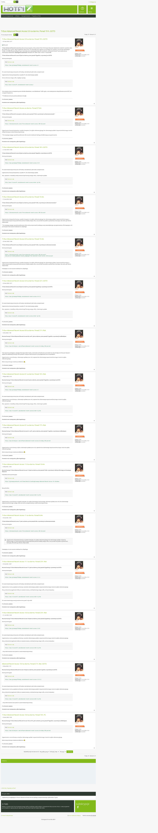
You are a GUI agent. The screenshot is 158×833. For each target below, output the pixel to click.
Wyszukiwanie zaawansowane (17, 2)
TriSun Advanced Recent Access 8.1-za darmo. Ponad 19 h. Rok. (24, 374)
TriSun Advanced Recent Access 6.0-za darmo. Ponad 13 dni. (23, 197)
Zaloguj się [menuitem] (93, 2)
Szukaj (14, 2)
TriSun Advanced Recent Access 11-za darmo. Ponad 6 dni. (22, 515)
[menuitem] (82, 9)
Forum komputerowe (7, 815)
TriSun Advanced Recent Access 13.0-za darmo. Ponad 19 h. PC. (24, 715)
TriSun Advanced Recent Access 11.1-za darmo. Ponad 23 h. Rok (24, 562)
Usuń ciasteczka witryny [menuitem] (75, 815)
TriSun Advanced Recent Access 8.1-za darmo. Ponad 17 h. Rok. (24, 425)
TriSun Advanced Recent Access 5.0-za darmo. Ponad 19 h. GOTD (28, 31)
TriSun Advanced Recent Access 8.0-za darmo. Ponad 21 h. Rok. (24, 330)
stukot (76, 47)
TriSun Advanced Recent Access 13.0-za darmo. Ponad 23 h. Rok (24, 613)
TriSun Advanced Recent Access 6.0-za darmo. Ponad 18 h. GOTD (24, 147)
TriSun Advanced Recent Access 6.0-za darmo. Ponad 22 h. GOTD (24, 281)
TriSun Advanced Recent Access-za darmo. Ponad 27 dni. (22, 108)
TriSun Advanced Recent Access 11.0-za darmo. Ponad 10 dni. (23, 464)
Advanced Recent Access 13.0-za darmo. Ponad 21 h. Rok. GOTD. (24, 664)
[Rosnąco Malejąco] (63, 751)
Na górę (94, 103)
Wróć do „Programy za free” (9, 788)
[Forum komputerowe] (48, 8)
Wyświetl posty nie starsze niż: (31, 751)
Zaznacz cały (11, 62)
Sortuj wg (52, 751)
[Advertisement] (48, 24)
